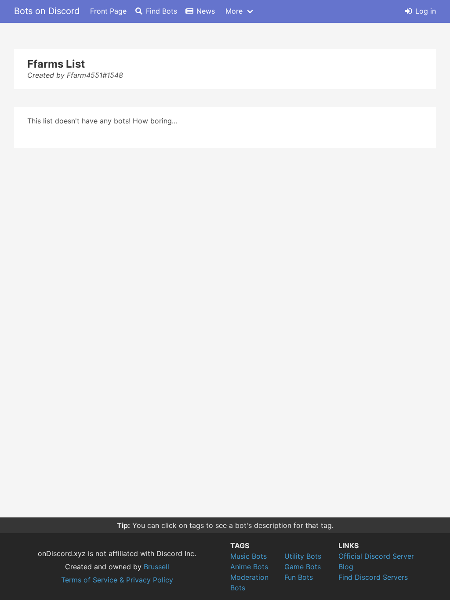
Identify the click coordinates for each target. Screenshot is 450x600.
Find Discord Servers (373, 577)
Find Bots (161, 11)
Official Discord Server (376, 556)
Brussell (156, 566)
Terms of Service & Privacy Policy (117, 579)
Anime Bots (249, 566)
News (205, 11)
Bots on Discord (47, 11)
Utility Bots (302, 556)
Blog (345, 566)
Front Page (108, 11)
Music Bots (248, 556)
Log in (425, 11)
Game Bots (302, 566)
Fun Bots (298, 577)
